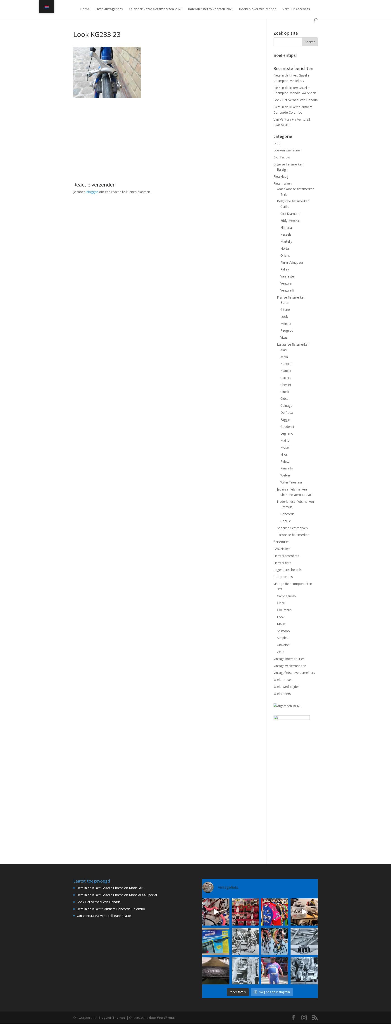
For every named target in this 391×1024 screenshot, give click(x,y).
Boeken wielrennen (288, 150)
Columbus (284, 610)
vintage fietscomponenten (293, 583)
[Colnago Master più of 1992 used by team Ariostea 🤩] (274, 941)
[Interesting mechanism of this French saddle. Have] (215, 970)
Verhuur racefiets (296, 9)
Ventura (286, 283)
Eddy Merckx (289, 220)
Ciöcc (284, 398)
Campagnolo (286, 596)
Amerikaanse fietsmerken (295, 189)
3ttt (279, 589)
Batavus (286, 507)
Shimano (283, 631)
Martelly (286, 241)
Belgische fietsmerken (293, 201)
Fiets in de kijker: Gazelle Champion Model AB (109, 888)
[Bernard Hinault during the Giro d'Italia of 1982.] (245, 941)
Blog (277, 143)
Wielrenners (282, 693)
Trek (283, 194)
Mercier (285, 323)
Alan (283, 350)
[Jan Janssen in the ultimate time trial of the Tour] (304, 970)
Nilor (283, 454)
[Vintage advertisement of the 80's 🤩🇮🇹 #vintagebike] (304, 941)
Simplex (282, 638)
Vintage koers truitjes (289, 659)
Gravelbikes (282, 549)
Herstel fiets (282, 563)
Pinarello (286, 468)
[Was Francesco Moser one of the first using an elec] (245, 970)
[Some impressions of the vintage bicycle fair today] (274, 912)
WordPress (166, 1017)
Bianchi (285, 370)
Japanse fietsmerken (292, 489)
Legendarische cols (288, 569)
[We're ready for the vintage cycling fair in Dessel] (304, 912)
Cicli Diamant (290, 213)
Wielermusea (283, 679)
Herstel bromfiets (286, 556)
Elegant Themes (112, 1017)
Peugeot (286, 330)
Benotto (286, 363)
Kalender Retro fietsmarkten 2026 (155, 9)
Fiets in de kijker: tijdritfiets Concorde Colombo (110, 909)
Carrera (285, 378)
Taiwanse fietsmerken (293, 535)
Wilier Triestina (291, 482)
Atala (284, 357)
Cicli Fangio (282, 157)
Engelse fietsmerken (288, 164)
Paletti (285, 461)
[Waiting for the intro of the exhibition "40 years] (245, 912)
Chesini (285, 385)
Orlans (285, 255)
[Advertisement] (163, 129)
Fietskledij (281, 176)
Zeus (280, 652)
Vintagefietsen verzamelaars (294, 672)
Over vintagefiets (109, 9)
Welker (285, 475)
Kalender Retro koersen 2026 (210, 9)
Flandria (286, 227)
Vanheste (287, 276)
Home (85, 9)
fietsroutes (281, 542)
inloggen (92, 192)
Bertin (284, 302)
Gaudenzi (287, 426)
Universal (283, 645)
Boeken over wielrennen (258, 9)
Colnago (286, 405)
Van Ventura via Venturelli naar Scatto (103, 916)
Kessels (285, 234)
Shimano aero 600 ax (296, 495)
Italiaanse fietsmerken (293, 344)
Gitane (285, 309)
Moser (285, 447)
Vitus (283, 337)
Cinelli (284, 392)
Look (284, 316)
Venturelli (287, 290)
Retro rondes (283, 576)
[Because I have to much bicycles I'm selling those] (215, 912)
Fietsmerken (283, 183)
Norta (284, 248)
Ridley (284, 269)
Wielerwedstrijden (287, 686)
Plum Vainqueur (291, 262)
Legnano (286, 433)
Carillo (284, 206)
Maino (285, 440)
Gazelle (285, 521)
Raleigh (282, 169)
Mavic (281, 624)
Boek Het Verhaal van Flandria (296, 100)
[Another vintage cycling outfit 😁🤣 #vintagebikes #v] (274, 970)
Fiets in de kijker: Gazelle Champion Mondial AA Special (116, 895)
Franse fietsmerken (291, 297)
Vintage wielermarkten (290, 666)
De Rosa (286, 412)
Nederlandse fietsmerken (295, 501)
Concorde (287, 514)
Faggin (285, 419)
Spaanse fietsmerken (292, 528)
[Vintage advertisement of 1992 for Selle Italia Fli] (215, 941)
